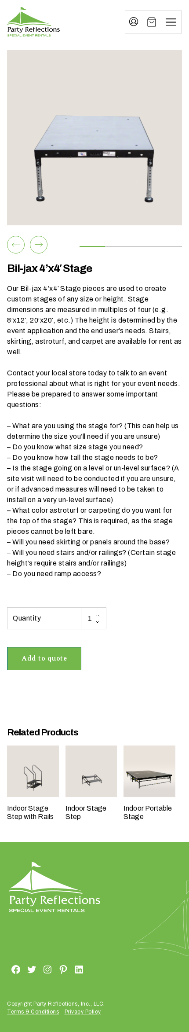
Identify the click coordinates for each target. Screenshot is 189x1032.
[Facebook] (5, 969)
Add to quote (44, 658)
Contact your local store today (57, 373)
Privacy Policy (83, 1012)
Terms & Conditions (33, 1012)
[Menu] (171, 22)
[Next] (38, 244)
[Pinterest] (52, 969)
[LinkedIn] (68, 969)
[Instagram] (37, 969)
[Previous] (16, 244)
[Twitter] (21, 969)
